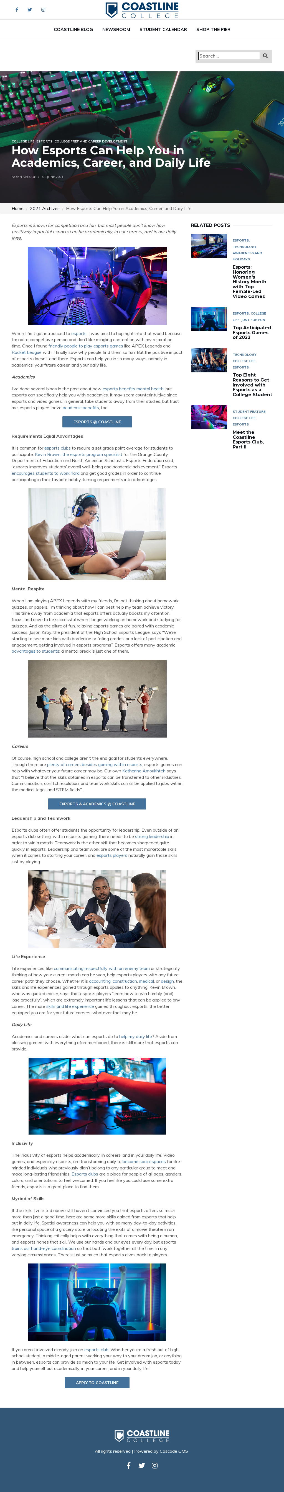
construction (125, 981)
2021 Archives (45, 208)
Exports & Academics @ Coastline (97, 803)
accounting (100, 981)
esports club (96, 1349)
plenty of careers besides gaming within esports (94, 764)
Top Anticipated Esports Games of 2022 (252, 332)
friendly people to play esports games (86, 346)
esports (79, 333)
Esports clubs (85, 1174)
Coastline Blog (73, 29)
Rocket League (27, 352)
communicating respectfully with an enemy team (102, 968)
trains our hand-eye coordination (44, 1248)
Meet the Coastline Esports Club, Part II (248, 440)
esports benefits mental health (133, 388)
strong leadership (152, 836)
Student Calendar (163, 29)
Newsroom (116, 29)
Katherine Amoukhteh (144, 771)
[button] (265, 55)
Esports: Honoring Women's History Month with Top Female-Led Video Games (249, 281)
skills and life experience (70, 1006)
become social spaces (144, 1161)
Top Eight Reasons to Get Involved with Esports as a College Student (252, 384)
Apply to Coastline (97, 1382)
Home (18, 208)
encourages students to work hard (46, 473)
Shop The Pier (213, 29)
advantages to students (35, 651)
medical (146, 981)
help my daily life (135, 1036)
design (167, 981)
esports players (112, 855)
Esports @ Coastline (97, 421)
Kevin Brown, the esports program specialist (78, 454)
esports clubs (57, 448)
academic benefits (81, 407)
